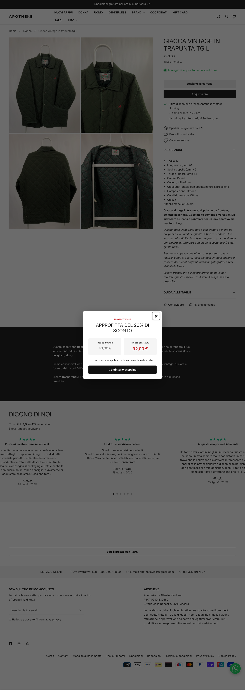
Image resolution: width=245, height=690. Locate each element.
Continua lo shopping (122, 369)
